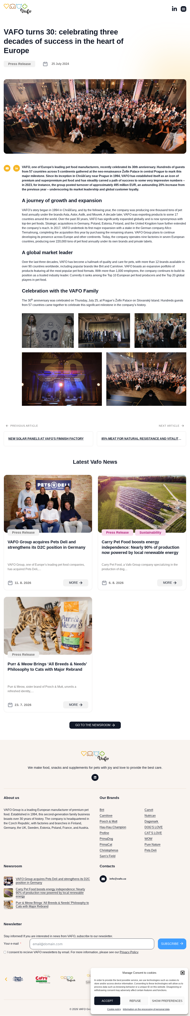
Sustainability (150, 532)
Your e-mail (11, 943)
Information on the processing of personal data (146, 1009)
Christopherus (109, 850)
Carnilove (106, 815)
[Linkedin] (95, 777)
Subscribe (170, 943)
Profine (104, 833)
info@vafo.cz (117, 878)
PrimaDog (106, 838)
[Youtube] (7, 168)
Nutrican (150, 815)
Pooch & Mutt (108, 821)
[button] (182, 973)
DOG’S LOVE (154, 827)
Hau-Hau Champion (113, 827)
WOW (148, 838)
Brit (102, 809)
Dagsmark (152, 821)
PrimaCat (106, 844)
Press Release (19, 64)
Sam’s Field (107, 856)
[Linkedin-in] (16, 168)
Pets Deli (151, 850)
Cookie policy (114, 1009)
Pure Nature (152, 844)
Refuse (135, 1000)
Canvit (149, 809)
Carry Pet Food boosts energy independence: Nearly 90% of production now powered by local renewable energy (140, 547)
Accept (107, 1000)
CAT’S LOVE (153, 833)
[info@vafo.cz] (103, 878)
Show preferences (167, 1000)
